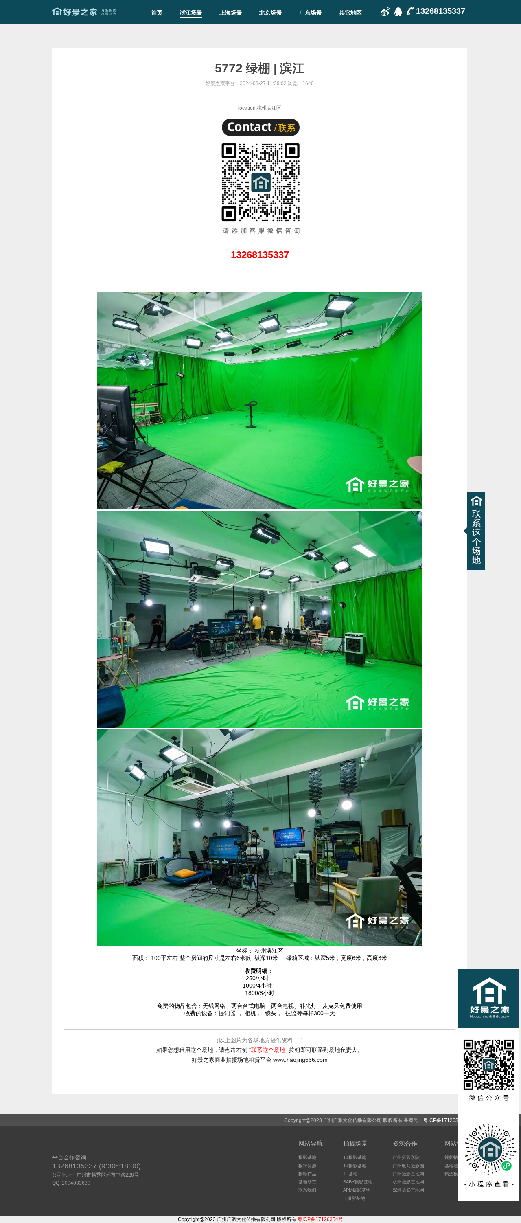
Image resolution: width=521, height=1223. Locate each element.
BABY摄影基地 (357, 1181)
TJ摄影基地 (354, 1157)
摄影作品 (307, 1173)
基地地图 (453, 1165)
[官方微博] (384, 12)
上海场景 (230, 12)
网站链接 (456, 1143)
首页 (156, 12)
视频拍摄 (453, 1157)
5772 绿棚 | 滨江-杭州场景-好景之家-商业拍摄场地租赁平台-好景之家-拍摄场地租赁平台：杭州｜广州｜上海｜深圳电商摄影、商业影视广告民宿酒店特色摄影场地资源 (84, 11)
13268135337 (440, 11)
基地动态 (307, 1181)
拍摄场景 (355, 1143)
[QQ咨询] (397, 12)
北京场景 (270, 12)
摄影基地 (307, 1157)
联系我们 (307, 1190)
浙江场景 (191, 12)
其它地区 (350, 12)
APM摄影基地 (356, 1190)
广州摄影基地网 (408, 1173)
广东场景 (310, 12)
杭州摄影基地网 (408, 1181)
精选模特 (453, 1173)
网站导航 (310, 1143)
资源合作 (405, 1143)
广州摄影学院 (406, 1157)
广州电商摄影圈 (408, 1165)
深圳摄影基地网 (408, 1190)
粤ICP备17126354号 (446, 1120)
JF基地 (350, 1173)
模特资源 (307, 1165)
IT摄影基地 (354, 1198)
